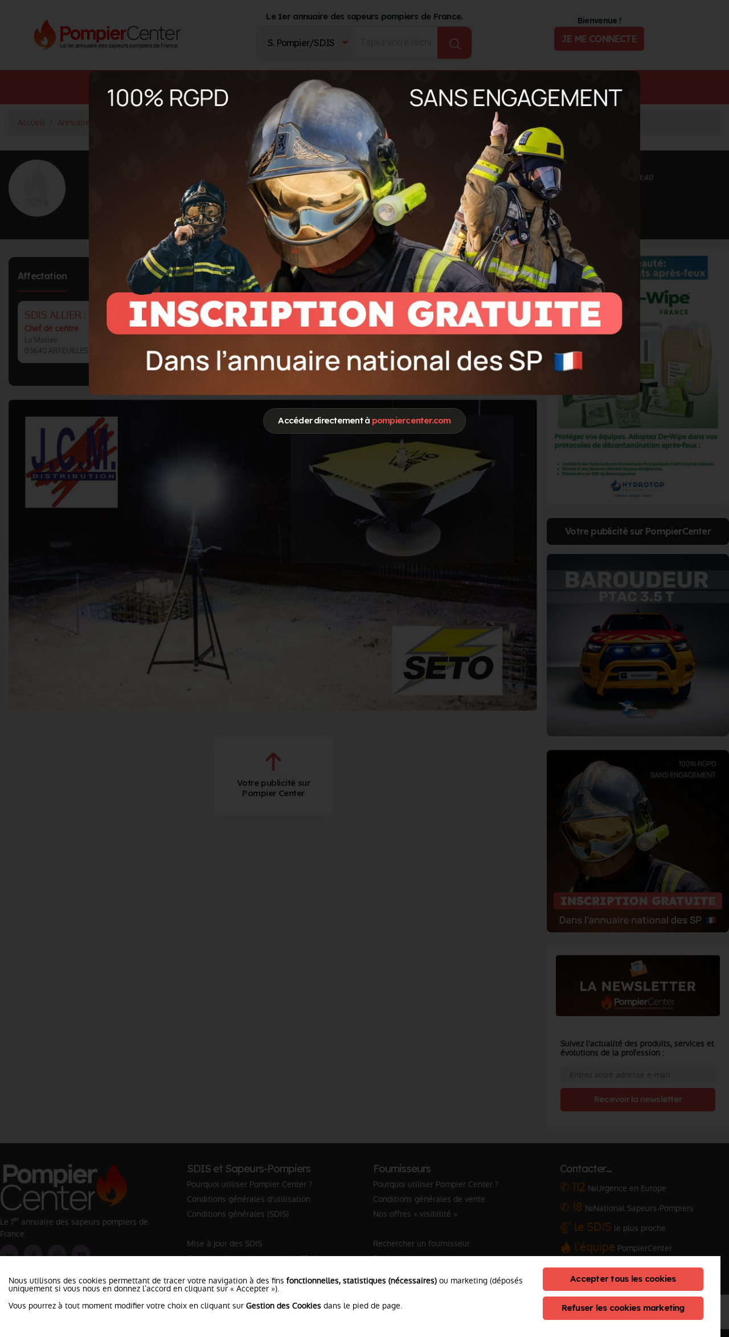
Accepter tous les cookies (622, 1278)
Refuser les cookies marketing (623, 1307)
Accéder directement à (364, 420)
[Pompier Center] (364, 232)
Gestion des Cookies (283, 1306)
